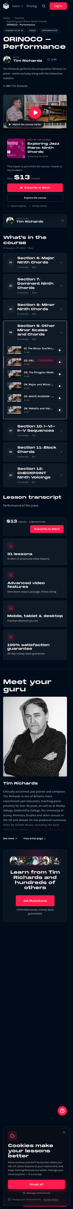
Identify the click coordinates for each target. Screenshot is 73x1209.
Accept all (36, 1184)
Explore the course (35, 197)
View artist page (33, 838)
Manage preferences (38, 1192)
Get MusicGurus (35, 901)
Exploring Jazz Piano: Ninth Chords (27, 21)
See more (8, 838)
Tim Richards (27, 61)
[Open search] (43, 6)
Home (6, 18)
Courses (19, 18)
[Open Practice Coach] (62, 1111)
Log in (58, 6)
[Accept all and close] (64, 1132)
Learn (16, 6)
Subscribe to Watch (37, 187)
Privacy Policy (51, 1199)
